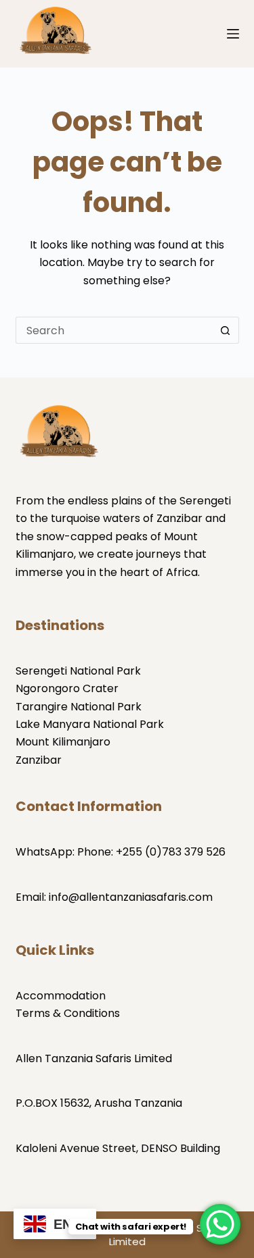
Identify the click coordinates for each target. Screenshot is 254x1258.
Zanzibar (39, 760)
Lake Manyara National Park (90, 724)
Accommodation (61, 995)
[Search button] (225, 330)
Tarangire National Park (79, 706)
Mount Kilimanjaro (63, 742)
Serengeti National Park (78, 671)
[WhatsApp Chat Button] (220, 1224)
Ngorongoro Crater (67, 688)
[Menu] (233, 34)
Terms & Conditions (68, 1013)
